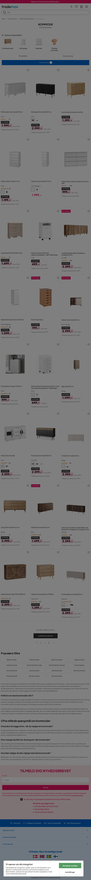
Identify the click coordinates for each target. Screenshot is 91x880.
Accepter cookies (70, 866)
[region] (43, 868)
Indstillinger (70, 872)
